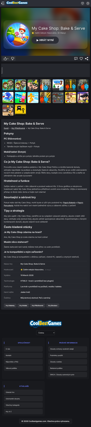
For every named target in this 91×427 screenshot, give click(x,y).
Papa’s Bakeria (69, 202)
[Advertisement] (46, 70)
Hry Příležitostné (18, 128)
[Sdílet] (86, 58)
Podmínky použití (56, 355)
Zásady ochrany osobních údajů (62, 349)
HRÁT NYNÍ (45, 40)
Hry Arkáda (23, 305)
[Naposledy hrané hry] (88, 3)
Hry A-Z (9, 411)
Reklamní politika (56, 368)
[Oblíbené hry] (83, 3)
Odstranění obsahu (13, 399)
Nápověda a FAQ (12, 362)
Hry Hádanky (10, 305)
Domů (6, 128)
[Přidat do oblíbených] (81, 58)
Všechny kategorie (12, 405)
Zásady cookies (56, 362)
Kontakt (8, 355)
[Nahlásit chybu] (76, 58)
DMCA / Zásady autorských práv (62, 375)
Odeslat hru (10, 392)
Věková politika (11, 368)
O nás (8, 349)
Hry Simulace (52, 305)
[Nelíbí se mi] (13, 58)
